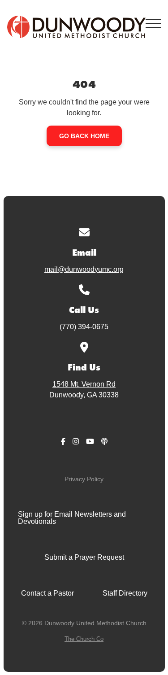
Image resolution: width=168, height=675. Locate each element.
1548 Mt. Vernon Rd (84, 389)
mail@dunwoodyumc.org (84, 269)
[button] (153, 23)
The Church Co (84, 639)
